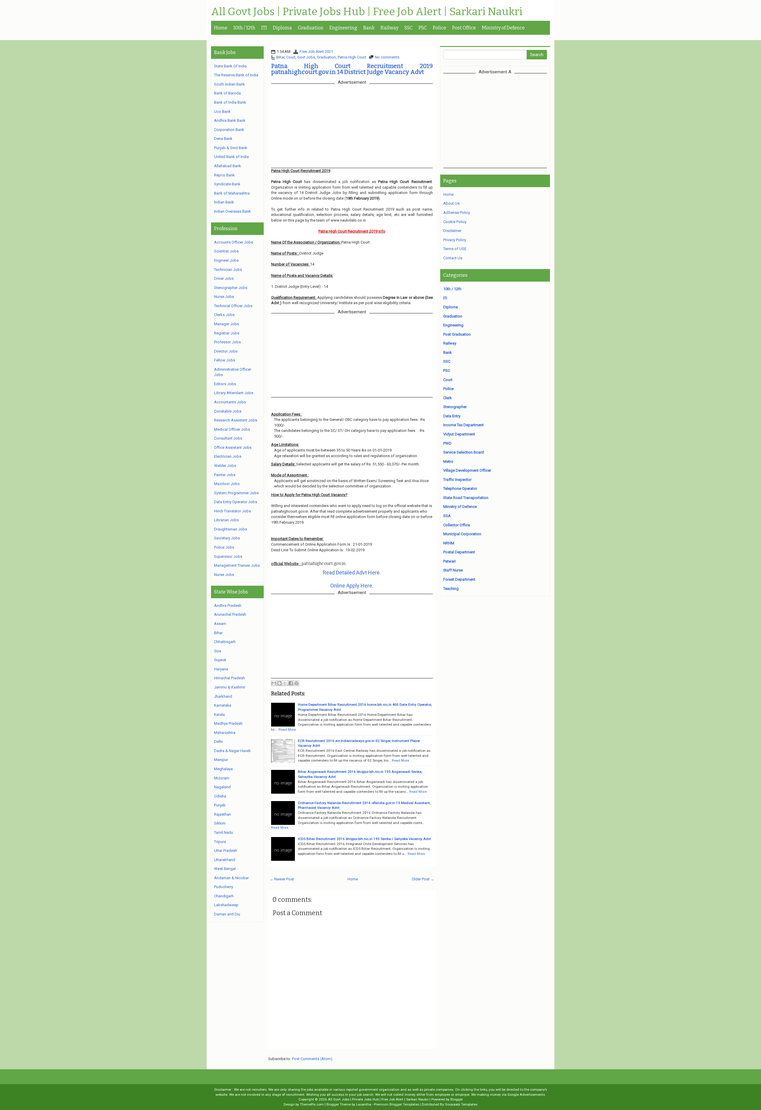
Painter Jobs (224, 475)
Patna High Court (352, 57)
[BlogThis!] (279, 683)
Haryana (221, 669)
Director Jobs (226, 351)
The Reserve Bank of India (236, 75)
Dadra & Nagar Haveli (232, 751)
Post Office (464, 28)
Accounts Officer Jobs (233, 242)
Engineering (343, 28)
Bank (369, 28)
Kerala (219, 714)
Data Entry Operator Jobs (235, 502)
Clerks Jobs (224, 314)
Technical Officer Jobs (233, 306)
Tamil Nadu (223, 832)
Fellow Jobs (224, 360)
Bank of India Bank (230, 102)
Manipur (221, 759)
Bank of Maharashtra (232, 193)
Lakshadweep (226, 905)
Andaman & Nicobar (231, 878)
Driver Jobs (224, 278)
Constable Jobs (227, 411)
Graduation (310, 28)
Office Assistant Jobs (232, 447)
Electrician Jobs (227, 456)
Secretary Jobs (227, 538)
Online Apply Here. (351, 585)
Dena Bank (223, 138)
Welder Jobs (225, 465)
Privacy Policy (454, 240)
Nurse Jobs (224, 296)
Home (220, 28)
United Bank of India (231, 156)
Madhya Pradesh (228, 723)
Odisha (220, 796)
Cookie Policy (454, 222)
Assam (220, 623)
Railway (389, 28)
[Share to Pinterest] (296, 683)
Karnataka (222, 705)
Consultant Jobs (228, 438)
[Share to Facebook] (291, 683)
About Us (451, 203)
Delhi (218, 741)
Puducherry (223, 887)
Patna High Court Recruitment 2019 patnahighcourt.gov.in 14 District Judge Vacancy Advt (352, 68)
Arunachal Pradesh (230, 614)
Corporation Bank (229, 129)
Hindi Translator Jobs (232, 511)
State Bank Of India (230, 66)
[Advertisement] (495, 120)
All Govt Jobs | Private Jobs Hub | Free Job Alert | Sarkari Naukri (366, 12)
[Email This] (274, 683)
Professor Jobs (227, 342)
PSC (423, 28)
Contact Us (452, 258)
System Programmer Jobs (236, 493)
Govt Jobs (306, 57)
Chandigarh (224, 896)
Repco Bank (224, 175)
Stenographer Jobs (230, 287)
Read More (287, 729)
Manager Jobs (226, 324)
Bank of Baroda (227, 93)
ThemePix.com (312, 1104)
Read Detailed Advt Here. (352, 572)
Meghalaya (223, 769)
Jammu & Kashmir (229, 687)
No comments (387, 57)
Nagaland (222, 787)
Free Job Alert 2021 (316, 51)
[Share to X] (285, 683)
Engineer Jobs (226, 260)
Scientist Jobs (226, 251)
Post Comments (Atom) (312, 1059)
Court (290, 57)
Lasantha (363, 1104)
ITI (264, 28)
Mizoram (221, 778)
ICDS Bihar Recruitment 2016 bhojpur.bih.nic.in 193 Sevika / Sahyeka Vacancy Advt (364, 839)
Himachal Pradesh (229, 678)
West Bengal (225, 868)
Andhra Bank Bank (230, 120)
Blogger (456, 1099)
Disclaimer (452, 230)
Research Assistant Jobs (235, 420)
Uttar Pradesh (225, 850)
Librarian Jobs (226, 520)
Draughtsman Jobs (230, 529)
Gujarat (220, 660)
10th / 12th (244, 28)
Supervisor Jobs (228, 556)
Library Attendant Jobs (233, 393)
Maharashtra (224, 732)
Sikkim (220, 823)
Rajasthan (222, 814)
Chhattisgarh (225, 642)
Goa (217, 651)
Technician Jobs (228, 269)
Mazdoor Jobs (227, 483)
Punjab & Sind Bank (230, 148)
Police (439, 28)
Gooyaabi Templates (461, 1104)
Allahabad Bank (227, 166)
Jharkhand (223, 696)
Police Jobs (224, 547)
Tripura (220, 841)
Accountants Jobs (230, 402)
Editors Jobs (225, 384)
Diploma (282, 28)
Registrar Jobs (226, 333)
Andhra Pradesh (227, 605)
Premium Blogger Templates (396, 1104)
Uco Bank (222, 111)
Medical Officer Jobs (232, 429)
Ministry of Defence (503, 28)
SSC (408, 28)
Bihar (280, 57)
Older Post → (423, 879)
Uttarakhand (224, 860)
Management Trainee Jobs (237, 565)
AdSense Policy (456, 212)
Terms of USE (454, 249)
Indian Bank (224, 202)
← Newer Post (282, 879)
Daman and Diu (227, 914)
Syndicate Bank (227, 184)
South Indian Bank (229, 84)
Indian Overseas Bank (232, 211)
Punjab (220, 805)
